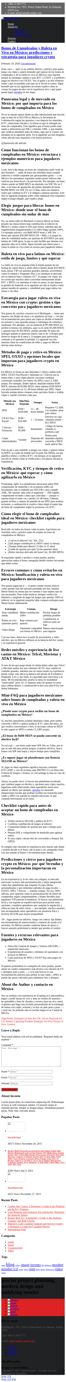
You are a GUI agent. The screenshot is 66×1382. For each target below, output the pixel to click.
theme (43, 1269)
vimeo (3, 1273)
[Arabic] (14, 1379)
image (25, 1265)
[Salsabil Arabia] (10, 18)
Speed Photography (15, 1188)
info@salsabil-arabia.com (22, 1341)
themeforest (50, 1269)
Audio (11, 1242)
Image (11, 1245)
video (59, 1269)
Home (11, 24)
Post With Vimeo (14, 1137)
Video (11, 1250)
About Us (13, 26)
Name (5, 1071)
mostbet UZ (9, 1269)
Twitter (11, 1346)
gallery (17, 1265)
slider (38, 1269)
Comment (7, 1045)
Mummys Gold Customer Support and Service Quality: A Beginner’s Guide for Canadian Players (35, 1225)
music (21, 1269)
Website (5, 1083)
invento (35, 1265)
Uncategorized (28, 63)
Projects (12, 38)
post (32, 1269)
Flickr (11, 1355)
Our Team (19, 32)
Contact (12, 41)
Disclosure (19, 29)
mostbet (57, 1265)
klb (42, 1265)
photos (26, 1269)
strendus (18, 92)
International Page (17, 1229)
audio (3, 1265)
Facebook (13, 1349)
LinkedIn (12, 1352)
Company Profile (22, 35)
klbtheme (48, 1265)
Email (5, 1077)
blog (10, 1264)
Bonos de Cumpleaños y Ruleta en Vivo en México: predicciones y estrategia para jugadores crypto (29, 52)
